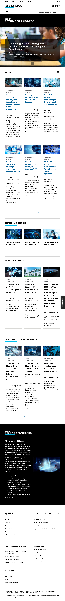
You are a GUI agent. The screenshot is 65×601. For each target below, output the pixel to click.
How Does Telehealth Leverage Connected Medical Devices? (13, 166)
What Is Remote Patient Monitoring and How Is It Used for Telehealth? (50, 99)
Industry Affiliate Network (12, 559)
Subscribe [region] (63, 302)
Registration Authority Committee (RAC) (44, 529)
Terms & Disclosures (19, 592)
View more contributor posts (32, 417)
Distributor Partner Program (13, 529)
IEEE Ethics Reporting (50, 591)
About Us (7, 522)
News (6, 573)
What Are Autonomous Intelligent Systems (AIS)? (31, 165)
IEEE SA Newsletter (10, 576)
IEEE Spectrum (33, 1)
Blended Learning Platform (12, 556)
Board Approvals (38, 552)
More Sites (39, 1)
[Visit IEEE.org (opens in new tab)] (9, 513)
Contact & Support (19, 591)
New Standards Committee (40, 559)
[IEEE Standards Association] (13, 6)
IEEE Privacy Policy (9, 592)
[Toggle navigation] (7, 12)
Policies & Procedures (11, 535)
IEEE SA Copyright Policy (31, 592)
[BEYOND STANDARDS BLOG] (32, 20)
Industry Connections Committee (14, 562)
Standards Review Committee (41, 568)
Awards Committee (38, 525)
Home (6, 591)
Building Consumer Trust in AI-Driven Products (31, 98)
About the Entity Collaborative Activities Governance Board (15, 552)
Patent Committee (38, 562)
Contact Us (8, 498)
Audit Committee (38, 555)
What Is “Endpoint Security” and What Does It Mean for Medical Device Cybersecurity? (13, 102)
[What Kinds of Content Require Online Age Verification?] (29, 66)
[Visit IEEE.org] (56, 6)
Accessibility (28, 591)
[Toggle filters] (58, 72)
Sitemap (11, 591)
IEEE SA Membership (10, 525)
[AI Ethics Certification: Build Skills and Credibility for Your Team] (35, 66)
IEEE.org (8, 1)
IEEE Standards (24, 1)
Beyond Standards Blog (11, 582)
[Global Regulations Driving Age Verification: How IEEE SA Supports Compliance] (32, 66)
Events (7, 579)
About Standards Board (39, 549)
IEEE (15, 1)
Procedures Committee (39, 565)
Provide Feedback (10, 541)
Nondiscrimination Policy (38, 591)
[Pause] (32, 63)
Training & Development (11, 532)
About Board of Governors (40, 522)
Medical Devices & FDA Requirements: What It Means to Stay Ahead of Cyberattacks (51, 168)
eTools (58, 1)
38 (38, 212)
